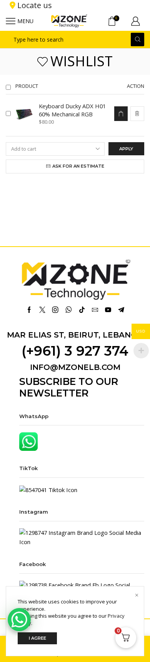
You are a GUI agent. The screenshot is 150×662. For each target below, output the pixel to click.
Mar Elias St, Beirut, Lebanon (75, 334)
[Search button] (137, 39)
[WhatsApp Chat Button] (19, 619)
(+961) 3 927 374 (75, 351)
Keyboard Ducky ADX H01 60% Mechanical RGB (72, 110)
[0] (118, 21)
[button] (120, 113)
